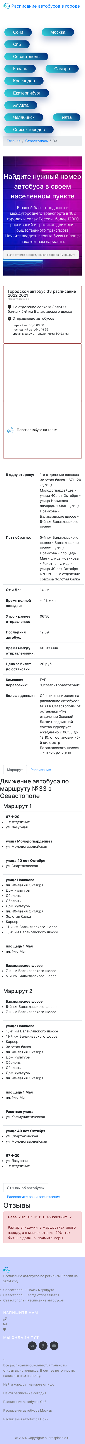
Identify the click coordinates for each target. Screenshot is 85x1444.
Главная (13, 141)
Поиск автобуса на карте (37, 430)
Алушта (21, 105)
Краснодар (24, 80)
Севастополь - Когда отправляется (31, 1295)
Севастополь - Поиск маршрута (28, 1290)
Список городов (29, 129)
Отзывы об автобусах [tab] (26, 1188)
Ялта (67, 117)
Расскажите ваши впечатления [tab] (33, 1197)
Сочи (18, 32)
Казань (20, 68)
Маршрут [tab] (15, 770)
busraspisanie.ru (57, 1438)
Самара (62, 68)
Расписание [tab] (41, 770)
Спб (17, 44)
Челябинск (23, 117)
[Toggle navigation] (9, 14)
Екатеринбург (26, 93)
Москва (57, 32)
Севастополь (26, 56)
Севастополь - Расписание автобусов (33, 1300)
